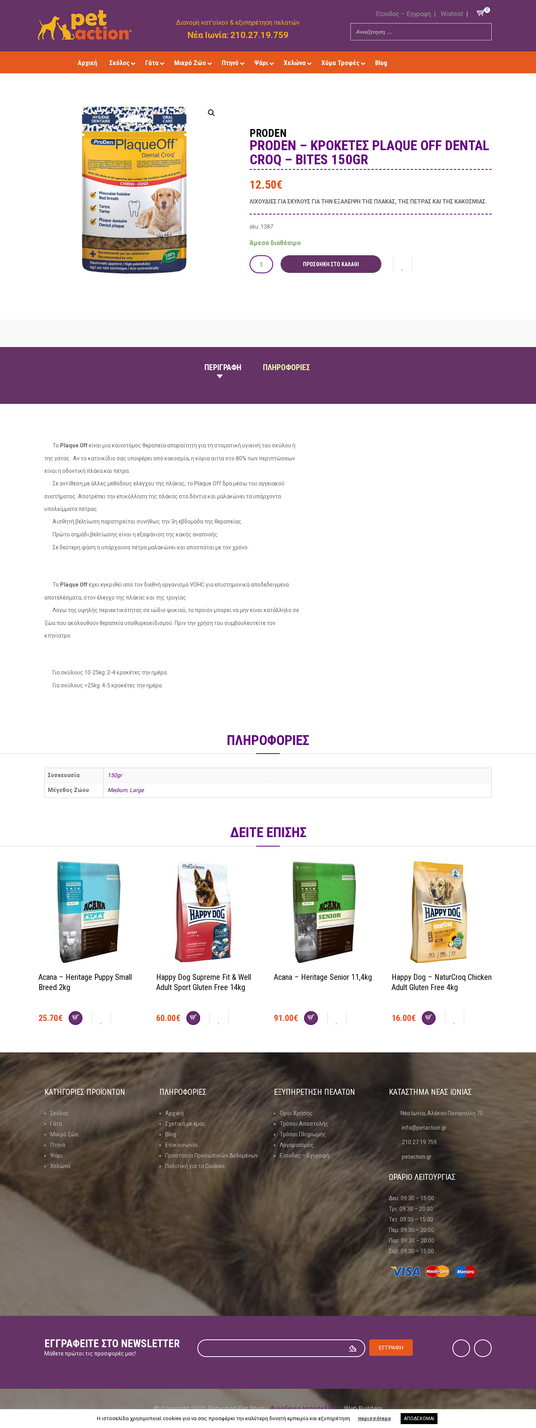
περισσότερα (374, 1418)
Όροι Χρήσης (296, 1113)
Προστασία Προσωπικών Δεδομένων (211, 1155)
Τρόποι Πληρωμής (303, 1134)
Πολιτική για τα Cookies (195, 1166)
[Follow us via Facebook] (426, 62)
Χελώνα (60, 1166)
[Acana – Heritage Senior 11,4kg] (327, 913)
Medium (117, 790)
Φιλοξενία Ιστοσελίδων (306, 1408)
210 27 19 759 (419, 1142)
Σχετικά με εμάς (185, 1124)
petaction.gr (417, 1157)
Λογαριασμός (297, 1145)
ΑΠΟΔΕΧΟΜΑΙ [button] (419, 1418)
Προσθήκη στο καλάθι (331, 264)
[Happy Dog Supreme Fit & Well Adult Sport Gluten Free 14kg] (209, 913)
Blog (170, 1134)
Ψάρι (56, 1155)
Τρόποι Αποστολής (304, 1124)
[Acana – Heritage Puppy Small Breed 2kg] (91, 913)
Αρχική (174, 1113)
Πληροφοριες (286, 367)
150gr (115, 775)
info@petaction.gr (424, 1128)
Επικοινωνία (181, 1145)
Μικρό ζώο (64, 1134)
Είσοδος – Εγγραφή (403, 14)
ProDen (268, 133)
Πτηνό (58, 1145)
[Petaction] (84, 25)
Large (136, 790)
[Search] (483, 32)
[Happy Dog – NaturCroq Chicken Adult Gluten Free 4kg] (445, 913)
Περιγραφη (222, 367)
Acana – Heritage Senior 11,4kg (323, 977)
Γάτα (56, 1124)
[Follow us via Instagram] (437, 62)
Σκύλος (59, 1113)
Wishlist (452, 14)
